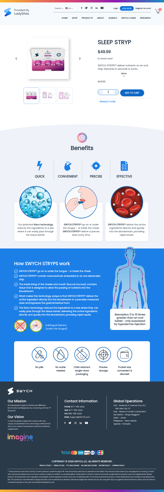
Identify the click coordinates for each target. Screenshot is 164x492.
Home (65, 17)
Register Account (143, 8)
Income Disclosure (89, 465)
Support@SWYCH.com (80, 417)
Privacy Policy (45, 465)
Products (87, 17)
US (69, 8)
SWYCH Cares (128, 17)
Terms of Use (59, 465)
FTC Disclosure (72, 465)
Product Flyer (107, 101)
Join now (127, 8)
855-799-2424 (75, 413)
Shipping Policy (118, 465)
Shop (74, 17)
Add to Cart (132, 92)
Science (113, 17)
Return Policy (104, 465)
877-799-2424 (78, 406)
